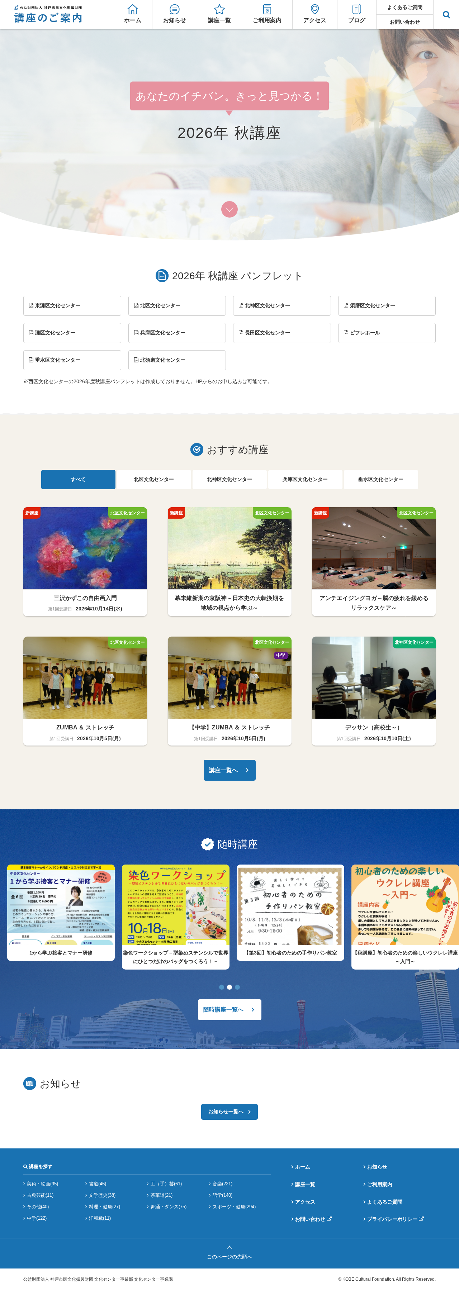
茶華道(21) (161, 1195)
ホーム (132, 20)
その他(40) (38, 1206)
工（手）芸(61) (166, 1183)
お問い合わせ (405, 22)
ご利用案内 (267, 20)
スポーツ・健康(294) (234, 1206)
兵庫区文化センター (162, 332)
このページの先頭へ (229, 1257)
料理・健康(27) (104, 1206)
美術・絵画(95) (42, 1183)
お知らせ (174, 20)
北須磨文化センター (162, 360)
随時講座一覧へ (223, 1009)
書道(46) (97, 1183)
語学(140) (222, 1195)
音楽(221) (222, 1183)
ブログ (356, 20)
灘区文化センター (55, 332)
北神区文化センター (267, 305)
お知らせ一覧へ (225, 1111)
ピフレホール (365, 332)
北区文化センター (160, 305)
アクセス (314, 20)
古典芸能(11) (40, 1195)
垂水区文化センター (57, 360)
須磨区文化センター (372, 305)
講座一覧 (219, 20)
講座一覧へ (223, 770)
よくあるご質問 (404, 7)
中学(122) (37, 1218)
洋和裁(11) (100, 1218)
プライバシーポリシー (392, 1219)
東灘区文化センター (57, 305)
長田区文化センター (267, 332)
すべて (78, 479)
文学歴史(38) (102, 1195)
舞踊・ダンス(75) (168, 1206)
